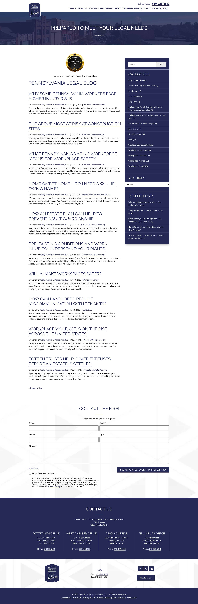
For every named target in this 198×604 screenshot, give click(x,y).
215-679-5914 (155, 549)
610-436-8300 (84, 549)
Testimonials (128, 8)
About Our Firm (81, 8)
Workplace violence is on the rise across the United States (68, 331)
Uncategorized (134, 134)
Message (33, 446)
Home (71, 8)
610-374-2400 (120, 549)
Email (103, 423)
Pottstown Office (46, 543)
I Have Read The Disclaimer (45, 474)
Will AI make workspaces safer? (65, 273)
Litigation (132, 101)
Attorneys (93, 8)
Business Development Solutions (111, 597)
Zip (102, 434)
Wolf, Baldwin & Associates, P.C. (54, 104)
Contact (148, 8)
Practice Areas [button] (106, 8)
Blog (141, 8)
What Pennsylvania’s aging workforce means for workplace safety (73, 156)
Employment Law (136, 80)
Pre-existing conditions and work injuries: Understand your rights (68, 246)
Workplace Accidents (137, 150)
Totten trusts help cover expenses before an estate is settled (70, 361)
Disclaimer (33, 468)
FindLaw (133, 597)
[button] (196, 589)
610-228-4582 (160, 3)
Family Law (133, 91)
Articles (118, 8)
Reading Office (116, 543)
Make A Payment (159, 8)
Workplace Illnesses (137, 155)
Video (136, 8)
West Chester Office (81, 543)
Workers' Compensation (94, 104)
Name (31, 423)
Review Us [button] (145, 578)
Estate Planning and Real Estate (96, 194)
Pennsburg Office (151, 543)
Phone (32, 434)
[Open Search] (167, 8)
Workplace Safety (90, 280)
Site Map (77, 597)
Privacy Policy (54, 486)
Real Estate (87, 310)
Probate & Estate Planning (93, 224)
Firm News (133, 96)
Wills (130, 139)
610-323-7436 (49, 549)
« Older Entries (35, 388)
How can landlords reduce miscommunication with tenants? (67, 301)
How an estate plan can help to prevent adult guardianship (65, 216)
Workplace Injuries (136, 161)
